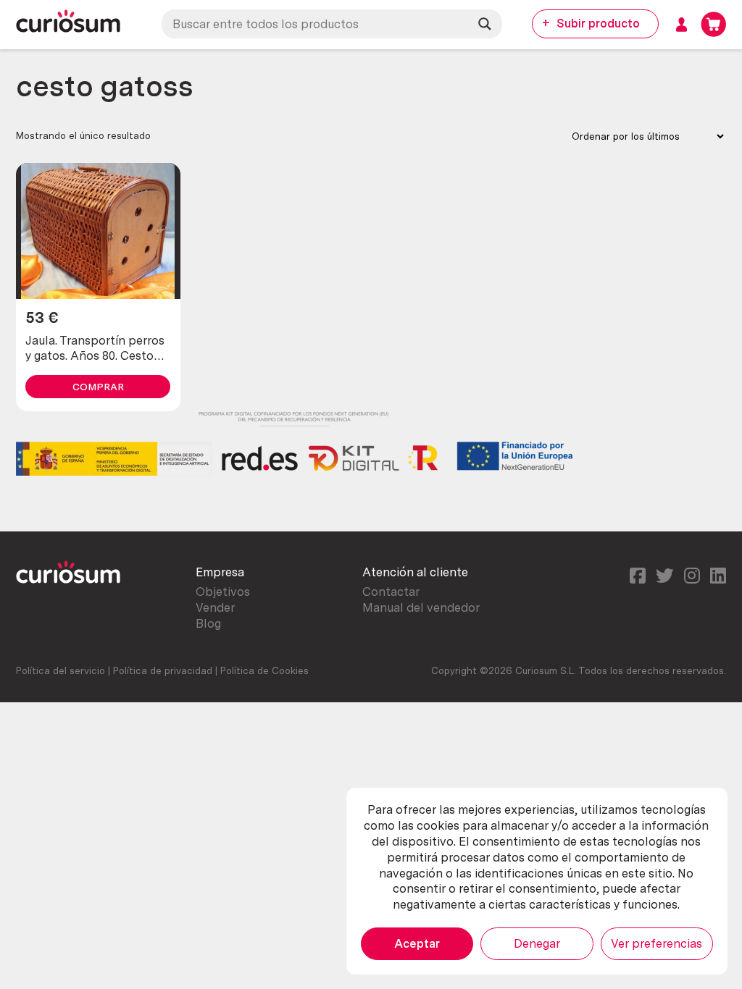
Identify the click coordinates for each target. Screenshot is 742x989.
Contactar (391, 591)
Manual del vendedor (421, 607)
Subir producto (598, 23)
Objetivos (223, 591)
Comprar (98, 386)
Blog (208, 623)
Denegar (537, 943)
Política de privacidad (162, 670)
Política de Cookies (264, 670)
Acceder (681, 24)
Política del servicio (60, 670)
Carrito (713, 24)
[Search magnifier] (485, 24)
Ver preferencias (656, 943)
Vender (215, 607)
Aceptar (417, 943)
